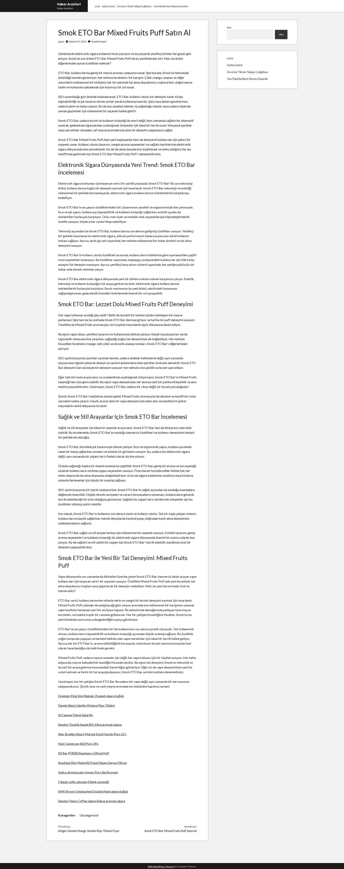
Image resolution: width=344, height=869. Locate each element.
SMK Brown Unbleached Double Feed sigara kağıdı (93, 791)
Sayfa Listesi (108, 6)
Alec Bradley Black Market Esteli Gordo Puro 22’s (92, 734)
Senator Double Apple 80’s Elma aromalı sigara (90, 724)
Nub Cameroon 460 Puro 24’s (78, 743)
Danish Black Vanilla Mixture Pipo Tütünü (86, 705)
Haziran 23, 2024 (77, 41)
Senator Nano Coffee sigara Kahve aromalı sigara (91, 801)
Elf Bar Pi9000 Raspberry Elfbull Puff (83, 753)
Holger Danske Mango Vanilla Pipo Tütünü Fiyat (88, 831)
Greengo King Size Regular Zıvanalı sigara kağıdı (91, 696)
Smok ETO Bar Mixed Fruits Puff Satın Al (170, 831)
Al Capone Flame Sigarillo (75, 715)
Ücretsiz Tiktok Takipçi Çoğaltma (134, 6)
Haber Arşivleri (69, 4)
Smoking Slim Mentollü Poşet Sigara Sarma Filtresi (92, 763)
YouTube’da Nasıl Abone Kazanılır (170, 6)
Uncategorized (89, 815)
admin (61, 41)
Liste (97, 6)
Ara (229, 27)
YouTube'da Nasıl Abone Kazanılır (247, 78)
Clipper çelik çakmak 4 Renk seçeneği (83, 782)
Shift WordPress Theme (160, 866)
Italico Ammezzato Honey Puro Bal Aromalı (88, 772)
